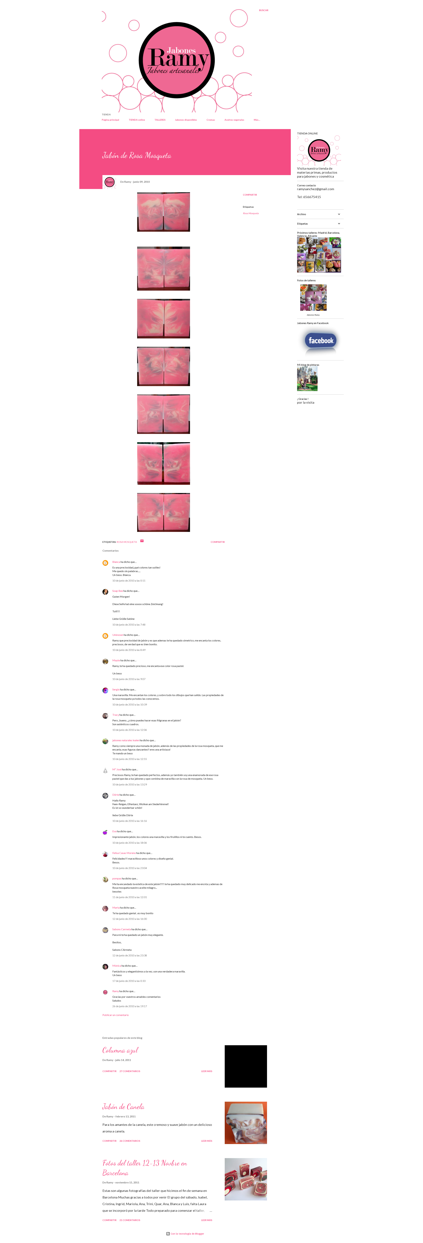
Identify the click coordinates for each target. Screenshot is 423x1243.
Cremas (211, 119)
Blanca (116, 561)
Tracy (115, 714)
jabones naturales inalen (125, 740)
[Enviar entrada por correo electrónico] (142, 541)
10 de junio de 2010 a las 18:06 (129, 842)
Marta (116, 907)
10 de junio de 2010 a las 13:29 (129, 784)
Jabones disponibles (186, 119)
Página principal (110, 119)
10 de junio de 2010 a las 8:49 (128, 649)
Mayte (116, 660)
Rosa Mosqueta (251, 213)
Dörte (115, 794)
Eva (114, 831)
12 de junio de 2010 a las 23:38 (129, 955)
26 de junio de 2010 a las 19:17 (129, 1006)
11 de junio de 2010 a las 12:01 (129, 897)
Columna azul (120, 1050)
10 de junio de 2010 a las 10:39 (129, 704)
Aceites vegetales (234, 119)
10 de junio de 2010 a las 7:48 (128, 624)
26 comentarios (129, 1140)
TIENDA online (137, 119)
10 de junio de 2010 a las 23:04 (129, 867)
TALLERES (159, 119)
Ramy (115, 991)
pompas (116, 878)
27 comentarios (129, 1071)
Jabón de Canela (123, 1106)
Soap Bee (117, 590)
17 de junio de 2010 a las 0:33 (128, 980)
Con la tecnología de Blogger (187, 1233)
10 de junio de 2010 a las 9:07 (128, 678)
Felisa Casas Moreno (124, 852)
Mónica (116, 965)
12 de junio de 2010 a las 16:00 (129, 918)
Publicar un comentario (115, 1014)
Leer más (206, 1071)
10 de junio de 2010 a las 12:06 (129, 729)
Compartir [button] (250, 194)
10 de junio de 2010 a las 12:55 (129, 758)
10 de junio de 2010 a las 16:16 (129, 820)
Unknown (117, 634)
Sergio (116, 689)
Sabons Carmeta (121, 929)
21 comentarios (129, 1220)
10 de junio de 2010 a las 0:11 (128, 580)
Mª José (117, 769)
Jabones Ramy (313, 315)
